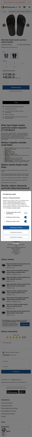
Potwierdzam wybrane (16, 232)
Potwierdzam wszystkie (16, 227)
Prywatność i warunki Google (13, 207)
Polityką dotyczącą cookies (14, 201)
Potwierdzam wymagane (16, 237)
